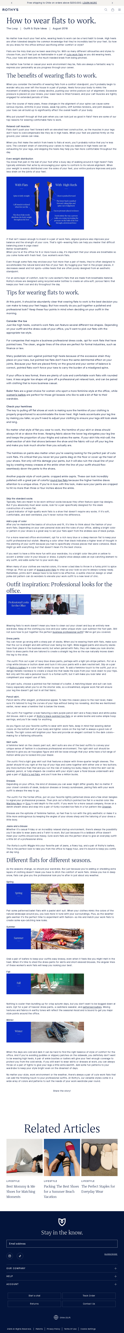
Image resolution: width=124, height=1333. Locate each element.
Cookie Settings (88, 1329)
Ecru (28, 803)
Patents (39, 1329)
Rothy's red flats (31, 774)
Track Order (89, 1295)
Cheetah (106, 806)
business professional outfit (68, 632)
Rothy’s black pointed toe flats (53, 716)
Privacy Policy (53, 1329)
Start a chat (34, 1295)
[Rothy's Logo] (10, 10)
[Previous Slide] (12, 3)
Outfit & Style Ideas (35, 28)
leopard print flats (46, 569)
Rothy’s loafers (18, 667)
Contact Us (89, 1303)
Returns (34, 1303)
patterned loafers (92, 1007)
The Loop (12, 28)
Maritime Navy (14, 803)
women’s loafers (16, 395)
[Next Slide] (112, 3)
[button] (106, 10)
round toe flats (59, 480)
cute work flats (75, 54)
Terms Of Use (70, 1329)
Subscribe (111, 1254)
